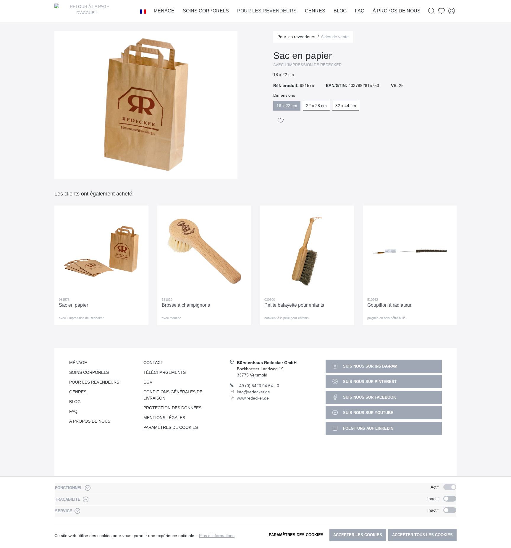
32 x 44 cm (345, 105)
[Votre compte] (452, 11)
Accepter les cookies (357, 535)
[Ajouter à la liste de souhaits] (281, 120)
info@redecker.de (253, 391)
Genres (77, 391)
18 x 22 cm (286, 105)
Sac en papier (73, 305)
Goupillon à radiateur (389, 305)
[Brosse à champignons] (204, 251)
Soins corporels (89, 372)
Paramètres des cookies (296, 535)
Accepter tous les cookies (422, 535)
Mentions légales (164, 417)
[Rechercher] (431, 11)
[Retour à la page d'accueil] (86, 11)
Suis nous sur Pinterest (369, 381)
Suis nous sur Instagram (369, 366)
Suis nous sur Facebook (369, 397)
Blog (75, 401)
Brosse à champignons (186, 305)
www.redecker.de (253, 398)
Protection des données (172, 407)
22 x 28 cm (316, 105)
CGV (147, 382)
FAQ (73, 411)
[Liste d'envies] (441, 11)
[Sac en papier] (101, 251)
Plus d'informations (217, 535)
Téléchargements (164, 372)
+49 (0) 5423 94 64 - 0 (258, 385)
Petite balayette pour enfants (294, 305)
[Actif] (449, 487)
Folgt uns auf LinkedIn (367, 428)
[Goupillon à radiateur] (409, 251)
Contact (153, 362)
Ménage (78, 362)
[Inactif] (449, 499)
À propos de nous (89, 421)
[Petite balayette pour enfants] (307, 251)
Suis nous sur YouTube (367, 412)
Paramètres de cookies (170, 427)
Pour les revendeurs (94, 382)
